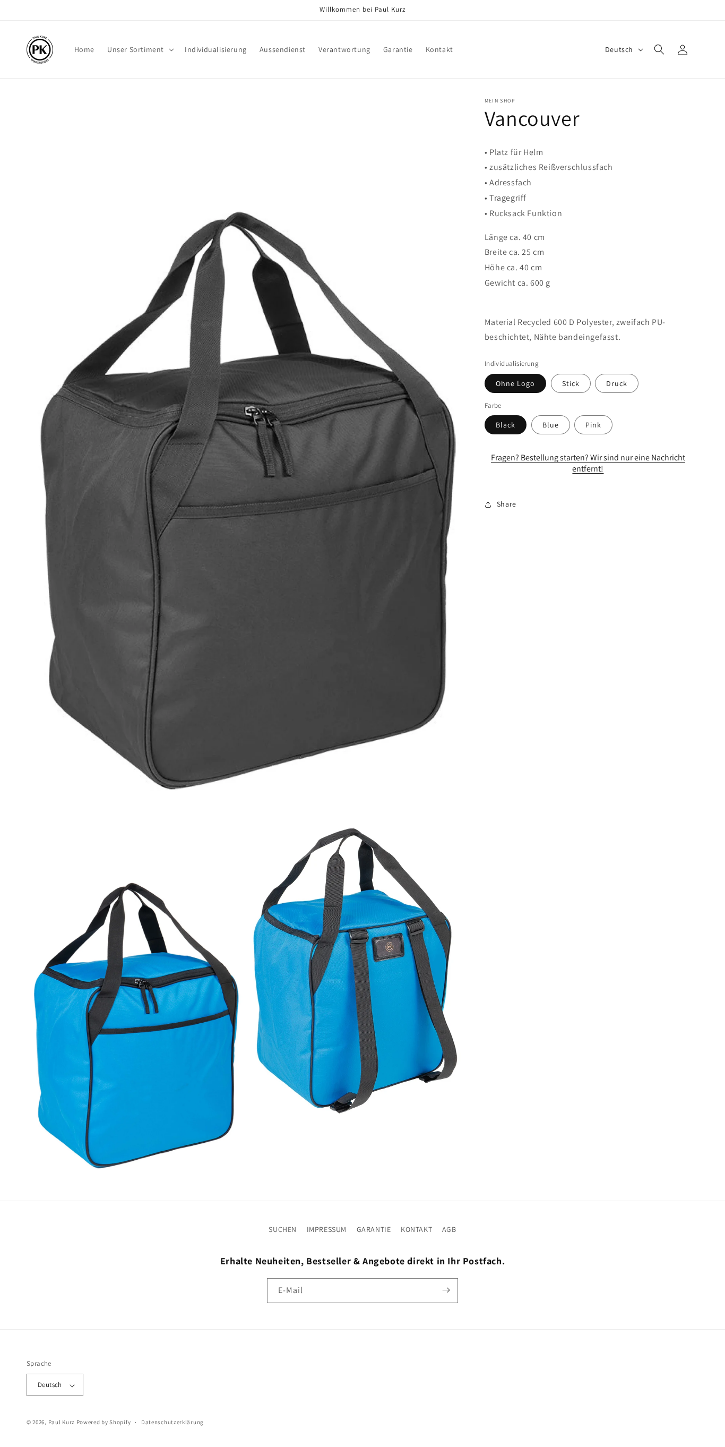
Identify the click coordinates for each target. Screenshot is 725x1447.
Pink (593, 425)
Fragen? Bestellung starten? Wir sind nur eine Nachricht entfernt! (588, 463)
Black (505, 425)
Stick (571, 383)
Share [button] (506, 504)
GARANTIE (374, 1229)
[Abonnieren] (446, 1290)
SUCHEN (283, 1229)
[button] (139, 49)
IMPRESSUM (327, 1229)
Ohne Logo (515, 383)
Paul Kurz (61, 1422)
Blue (550, 425)
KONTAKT (416, 1229)
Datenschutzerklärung (172, 1422)
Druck (616, 383)
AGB (449, 1229)
